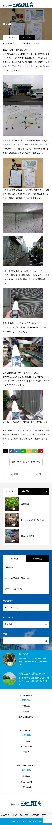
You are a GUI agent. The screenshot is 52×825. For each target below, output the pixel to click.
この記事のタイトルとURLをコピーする (26, 462)
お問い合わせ (26, 787)
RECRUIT (35, 815)
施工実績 (26, 741)
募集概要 (26, 776)
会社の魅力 (11, 38)
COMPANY (5, 815)
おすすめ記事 (38, 559)
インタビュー (26, 746)
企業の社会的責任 (26, 717)
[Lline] (23, 451)
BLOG (15, 815)
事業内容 (26, 706)
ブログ (26, 752)
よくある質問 (26, 782)
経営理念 (26, 711)
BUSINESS (24, 815)
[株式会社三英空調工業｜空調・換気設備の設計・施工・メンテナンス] (18, 4)
